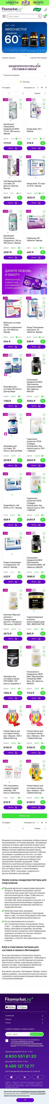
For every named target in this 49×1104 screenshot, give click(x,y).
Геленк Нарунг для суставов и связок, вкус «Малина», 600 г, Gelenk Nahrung (36, 734)
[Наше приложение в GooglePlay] (22, 1007)
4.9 (43, 139)
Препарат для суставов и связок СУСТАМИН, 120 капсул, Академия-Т (12, 680)
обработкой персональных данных (17, 1095)
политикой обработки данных (23, 1041)
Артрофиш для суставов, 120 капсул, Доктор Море (13, 448)
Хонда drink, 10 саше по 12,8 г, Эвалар (36, 184)
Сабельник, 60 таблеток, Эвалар (34, 239)
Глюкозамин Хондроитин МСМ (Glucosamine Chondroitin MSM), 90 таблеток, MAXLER (36, 562)
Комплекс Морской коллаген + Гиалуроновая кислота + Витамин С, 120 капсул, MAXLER (13, 619)
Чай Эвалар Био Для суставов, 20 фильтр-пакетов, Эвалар (12, 185)
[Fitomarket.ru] (12, 10)
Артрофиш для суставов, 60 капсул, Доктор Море (13, 389)
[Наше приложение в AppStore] (10, 1007)
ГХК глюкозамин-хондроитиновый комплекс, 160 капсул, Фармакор (12, 789)
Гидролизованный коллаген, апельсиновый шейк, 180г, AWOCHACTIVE (36, 620)
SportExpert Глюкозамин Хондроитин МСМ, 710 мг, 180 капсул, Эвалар (12, 129)
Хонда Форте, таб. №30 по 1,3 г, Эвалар (13, 506)
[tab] (23, 55)
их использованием (37, 1093)
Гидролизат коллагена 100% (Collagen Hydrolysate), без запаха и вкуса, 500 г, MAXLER (35, 445)
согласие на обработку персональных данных (26, 1044)
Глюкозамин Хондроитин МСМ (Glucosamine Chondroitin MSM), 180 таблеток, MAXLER (34, 385)
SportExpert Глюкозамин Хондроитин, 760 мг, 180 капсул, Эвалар (13, 239)
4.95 (19, 139)
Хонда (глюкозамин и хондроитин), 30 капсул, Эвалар (12, 564)
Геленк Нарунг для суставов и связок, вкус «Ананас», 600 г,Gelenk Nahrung (35, 789)
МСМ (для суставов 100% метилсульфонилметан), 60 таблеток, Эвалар (13, 327)
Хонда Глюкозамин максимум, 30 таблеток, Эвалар (35, 329)
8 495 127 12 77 (19, 1066)
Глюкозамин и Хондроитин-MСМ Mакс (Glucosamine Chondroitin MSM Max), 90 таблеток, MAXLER (35, 677)
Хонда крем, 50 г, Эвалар (34, 130)
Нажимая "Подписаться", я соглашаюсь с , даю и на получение (27, 1043)
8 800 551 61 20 (20, 1056)
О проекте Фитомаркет (38, 58)
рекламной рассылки (36, 1045)
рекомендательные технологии (33, 1091)
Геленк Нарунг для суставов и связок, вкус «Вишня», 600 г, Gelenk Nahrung (13, 734)
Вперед (37, 93)
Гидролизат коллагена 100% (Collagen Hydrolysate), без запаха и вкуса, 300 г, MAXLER (35, 504)
